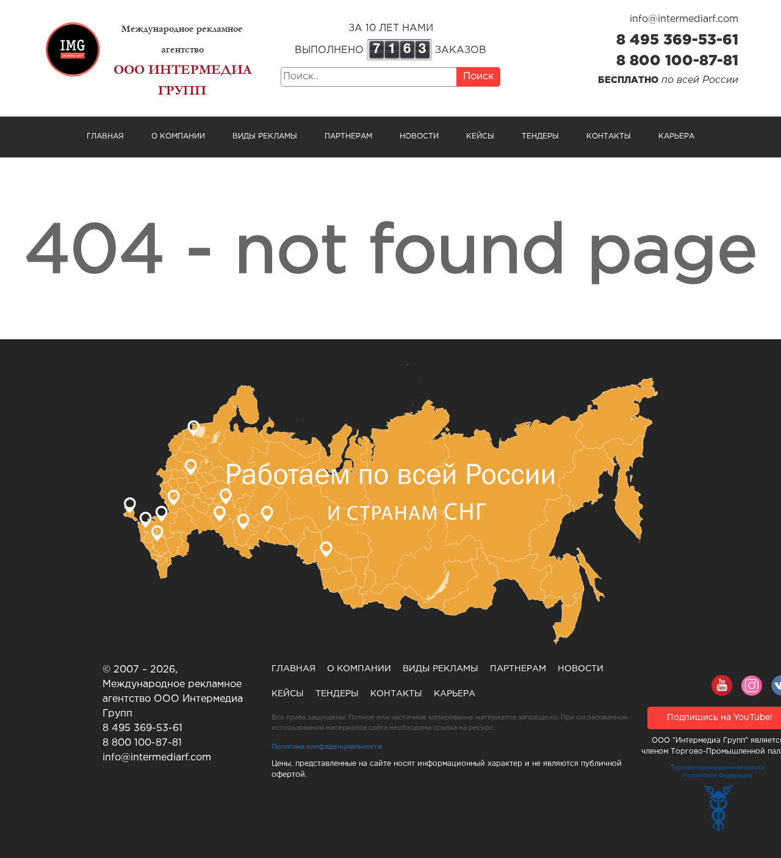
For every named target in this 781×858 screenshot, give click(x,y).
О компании (178, 136)
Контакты (608, 136)
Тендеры (540, 136)
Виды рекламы (264, 136)
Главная (105, 136)
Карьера (676, 136)
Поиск (478, 76)
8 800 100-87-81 (677, 61)
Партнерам (348, 136)
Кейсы (480, 136)
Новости (419, 136)
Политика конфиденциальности (327, 747)
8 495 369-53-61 (677, 40)
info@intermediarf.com (684, 19)
